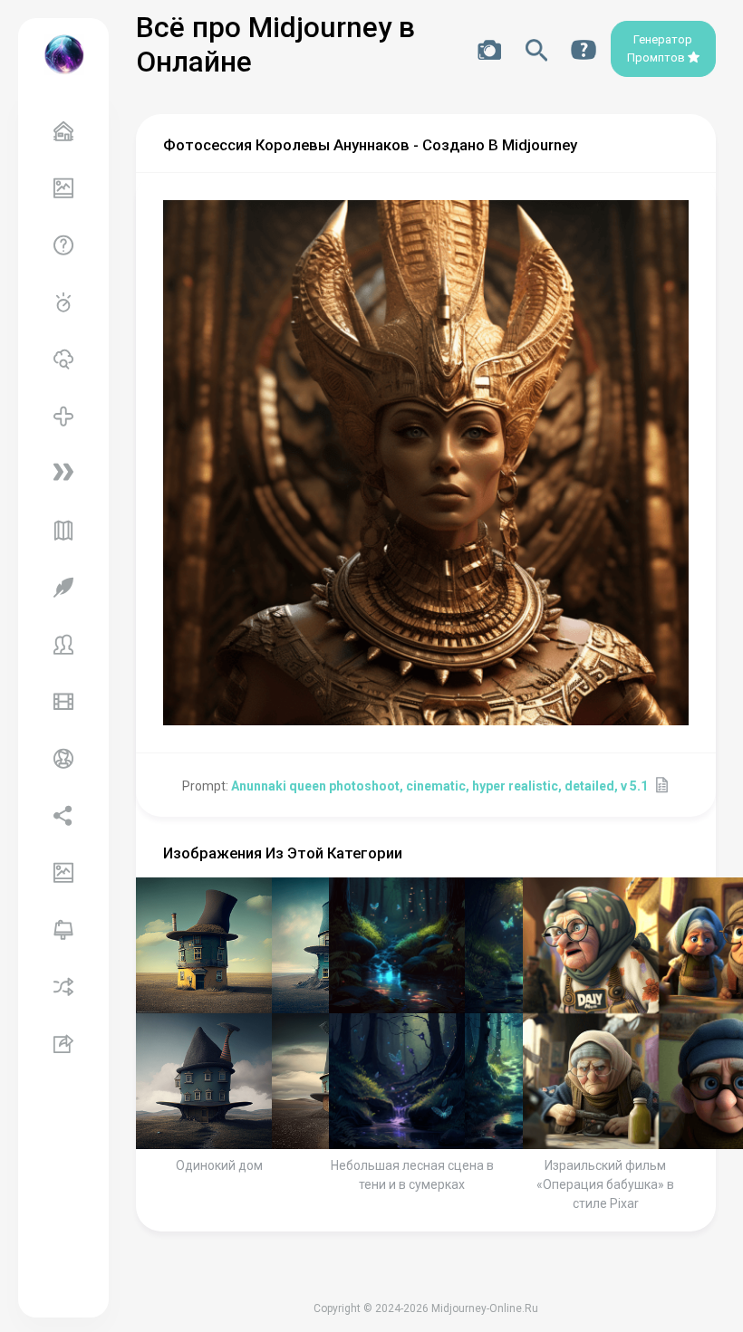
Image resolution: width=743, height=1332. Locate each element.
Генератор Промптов (660, 48)
